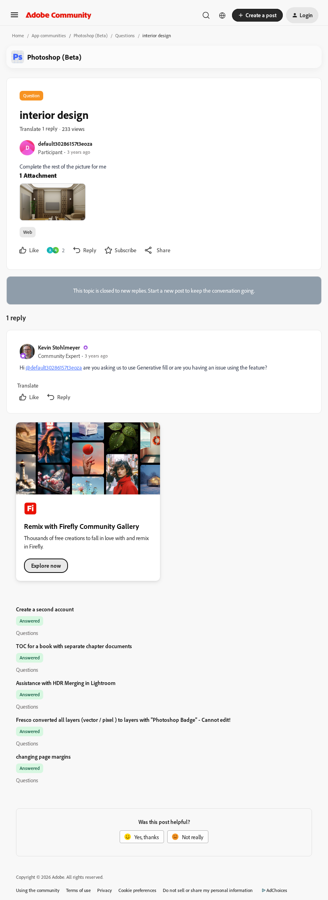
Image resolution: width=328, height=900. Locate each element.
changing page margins (43, 756)
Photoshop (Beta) (91, 35)
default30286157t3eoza (65, 143)
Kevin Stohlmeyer (59, 347)
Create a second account (45, 609)
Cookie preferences (137, 890)
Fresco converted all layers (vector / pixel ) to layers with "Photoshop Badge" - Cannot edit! (123, 719)
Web (27, 232)
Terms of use (78, 890)
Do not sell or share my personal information (208, 890)
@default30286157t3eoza (54, 367)
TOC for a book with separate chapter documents (74, 646)
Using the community (38, 890)
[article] (164, 373)
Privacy (104, 890)
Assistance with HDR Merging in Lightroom (66, 682)
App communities (49, 35)
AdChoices (276, 890)
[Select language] (222, 15)
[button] (14, 17)
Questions (125, 35)
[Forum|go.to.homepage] (59, 15)
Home (18, 35)
